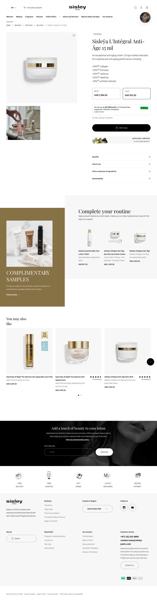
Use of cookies (29, 594)
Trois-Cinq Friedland (51, 513)
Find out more (11, 295)
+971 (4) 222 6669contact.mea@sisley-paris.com (131, 540)
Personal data (52, 594)
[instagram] (124, 507)
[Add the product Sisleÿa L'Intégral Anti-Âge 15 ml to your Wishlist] (74, 35)
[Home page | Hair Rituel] (145, 17)
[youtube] (132, 507)
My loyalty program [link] (34, 8)
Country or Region (89, 501)
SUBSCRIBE (104, 452)
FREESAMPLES (49, 485)
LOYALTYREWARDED (107, 485)
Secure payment (88, 544)
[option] (106, 93)
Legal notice (41, 594)
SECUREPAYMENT (137, 485)
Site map (47, 544)
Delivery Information (90, 552)
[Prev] (78, 246)
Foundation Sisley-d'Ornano (54, 517)
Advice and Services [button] (70, 17)
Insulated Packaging (90, 548)
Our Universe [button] (108, 17)
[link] (147, 7)
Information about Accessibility (71, 594)
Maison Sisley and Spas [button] (90, 17)
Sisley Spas (48, 509)
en (12, 8)
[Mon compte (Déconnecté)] (141, 7)
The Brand (48, 505)
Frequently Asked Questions (54, 536)
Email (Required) (49, 446)
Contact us (48, 540)
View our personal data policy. (77, 440)
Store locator (49, 548)
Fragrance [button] (29, 17)
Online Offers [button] (51, 17)
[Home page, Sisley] (77, 7)
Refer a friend (87, 540)
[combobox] (97, 508)
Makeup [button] (19, 17)
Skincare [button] (9, 17)
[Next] (150, 362)
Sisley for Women (51, 521)
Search (17, 538)
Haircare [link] (39, 17)
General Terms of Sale (14, 594)
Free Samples (87, 536)
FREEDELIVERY (19, 485)
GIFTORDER (78, 485)
